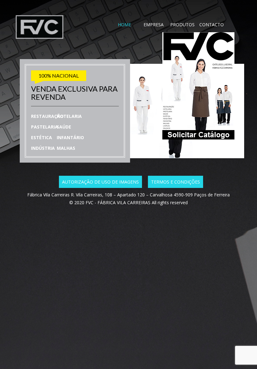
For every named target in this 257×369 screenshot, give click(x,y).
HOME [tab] (124, 25)
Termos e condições (175, 182)
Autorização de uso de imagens (100, 182)
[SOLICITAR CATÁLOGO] (180, 137)
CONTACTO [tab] (211, 25)
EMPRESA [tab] (154, 25)
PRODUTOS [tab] (182, 25)
